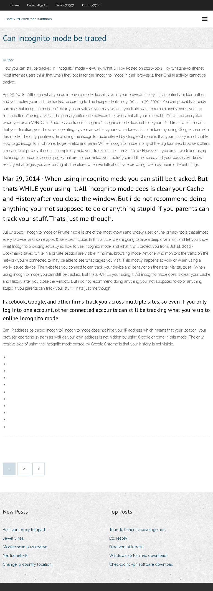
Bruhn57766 (91, 5)
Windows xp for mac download (137, 555)
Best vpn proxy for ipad (24, 529)
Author (8, 60)
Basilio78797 (64, 5)
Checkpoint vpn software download (141, 564)
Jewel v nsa (13, 538)
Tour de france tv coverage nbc (137, 529)
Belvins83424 (37, 5)
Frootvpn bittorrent (126, 547)
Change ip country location (27, 564)
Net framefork (15, 555)
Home (14, 5)
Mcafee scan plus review (25, 547)
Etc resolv (118, 538)
